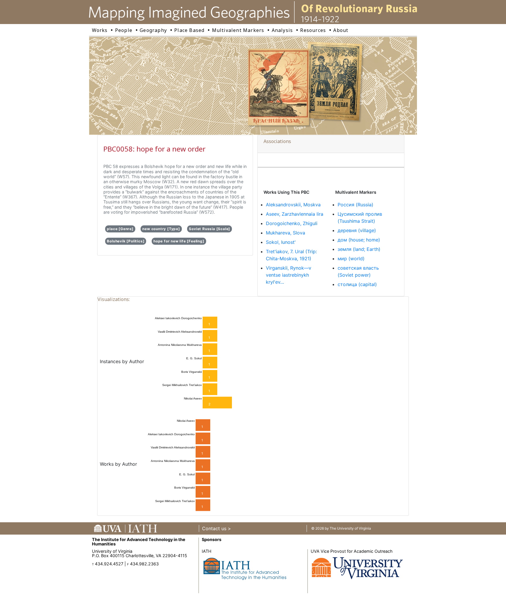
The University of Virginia (350, 528)
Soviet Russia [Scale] (209, 229)
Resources (313, 30)
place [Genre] (120, 229)
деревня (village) (357, 230)
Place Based (189, 30)
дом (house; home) (359, 240)
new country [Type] (161, 229)
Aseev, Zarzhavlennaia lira (294, 214)
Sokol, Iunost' (281, 242)
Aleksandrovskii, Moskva (293, 205)
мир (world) (351, 258)
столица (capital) (357, 284)
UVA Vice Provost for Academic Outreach (352, 551)
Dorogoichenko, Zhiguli (291, 223)
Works (100, 30)
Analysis (282, 30)
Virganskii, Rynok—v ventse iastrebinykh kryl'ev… (288, 275)
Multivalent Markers (238, 30)
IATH (206, 551)
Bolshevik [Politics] (125, 241)
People (123, 30)
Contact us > (216, 528)
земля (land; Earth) (359, 249)
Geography (153, 30)
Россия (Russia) (355, 205)
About (340, 30)
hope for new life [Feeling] (178, 241)
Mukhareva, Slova (285, 233)
